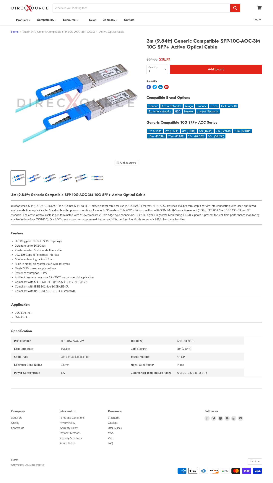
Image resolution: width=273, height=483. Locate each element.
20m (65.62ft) (176, 136)
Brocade (201, 106)
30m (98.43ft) (216, 136)
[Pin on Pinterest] (166, 87)
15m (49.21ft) (156, 136)
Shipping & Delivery (70, 438)
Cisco (213, 106)
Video (111, 438)
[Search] (235, 8)
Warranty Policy (68, 427)
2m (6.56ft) (171, 131)
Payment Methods (69, 432)
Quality (15, 422)
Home (15, 31)
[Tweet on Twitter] (154, 87)
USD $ (253, 461)
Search (14, 459)
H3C (178, 111)
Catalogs (113, 422)
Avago (189, 106)
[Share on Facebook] (149, 87)
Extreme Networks (159, 111)
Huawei (188, 111)
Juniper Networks (207, 111)
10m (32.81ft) (242, 131)
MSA (110, 432)
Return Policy (67, 443)
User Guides (115, 427)
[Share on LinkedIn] (160, 87)
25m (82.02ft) (196, 136)
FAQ (110, 443)
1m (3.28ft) (155, 131)
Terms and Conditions (71, 417)
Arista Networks (171, 106)
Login (257, 19)
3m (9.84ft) (188, 131)
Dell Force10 (229, 106)
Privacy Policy (67, 422)
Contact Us (17, 427)
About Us (16, 417)
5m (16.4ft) (205, 131)
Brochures (114, 417)
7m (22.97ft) (223, 131)
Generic (153, 106)
